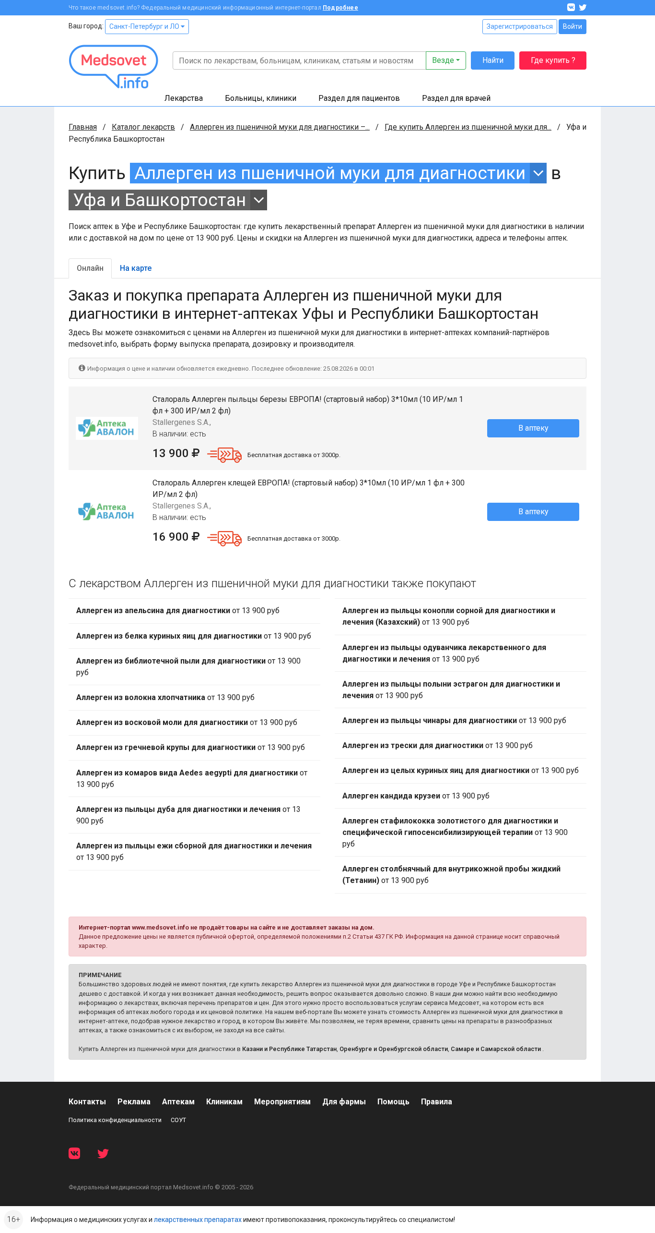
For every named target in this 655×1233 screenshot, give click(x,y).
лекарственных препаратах (198, 1219)
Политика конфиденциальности (115, 1120)
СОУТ (178, 1120)
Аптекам (178, 1101)
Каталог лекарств (143, 127)
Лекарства (183, 98)
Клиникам (224, 1101)
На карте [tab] (136, 268)
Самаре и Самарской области (496, 1048)
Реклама (134, 1101)
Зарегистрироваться (520, 26)
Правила (436, 1101)
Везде (443, 60)
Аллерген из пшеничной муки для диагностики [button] (330, 173)
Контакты (87, 1101)
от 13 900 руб (178, 610)
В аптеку (533, 428)
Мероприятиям (282, 1101)
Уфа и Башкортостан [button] (159, 200)
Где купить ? (553, 60)
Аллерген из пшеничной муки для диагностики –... (280, 127)
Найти (492, 60)
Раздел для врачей (456, 98)
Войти (572, 26)
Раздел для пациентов (359, 98)
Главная (83, 127)
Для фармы (344, 1101)
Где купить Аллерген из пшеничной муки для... (468, 127)
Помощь (393, 1101)
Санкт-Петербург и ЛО (145, 26)
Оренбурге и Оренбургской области (393, 1048)
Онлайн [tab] (90, 268)
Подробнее (340, 7)
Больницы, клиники (260, 98)
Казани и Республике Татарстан (289, 1048)
